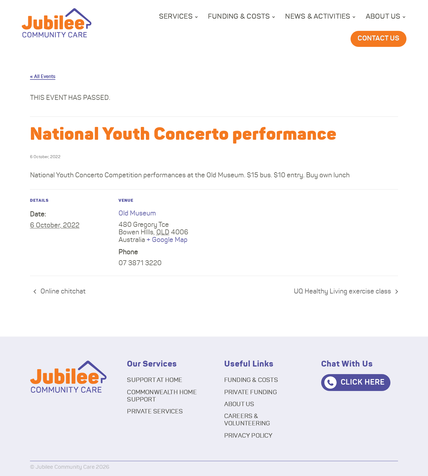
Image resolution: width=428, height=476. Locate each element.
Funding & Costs (239, 16)
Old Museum (137, 213)
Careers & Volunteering (247, 420)
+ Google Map (167, 240)
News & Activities (317, 16)
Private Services (155, 411)
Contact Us (378, 38)
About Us (383, 16)
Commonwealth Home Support (162, 396)
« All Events (42, 76)
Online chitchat (62, 291)
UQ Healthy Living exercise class (343, 291)
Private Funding (250, 392)
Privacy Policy (248, 436)
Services (176, 16)
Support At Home (154, 380)
